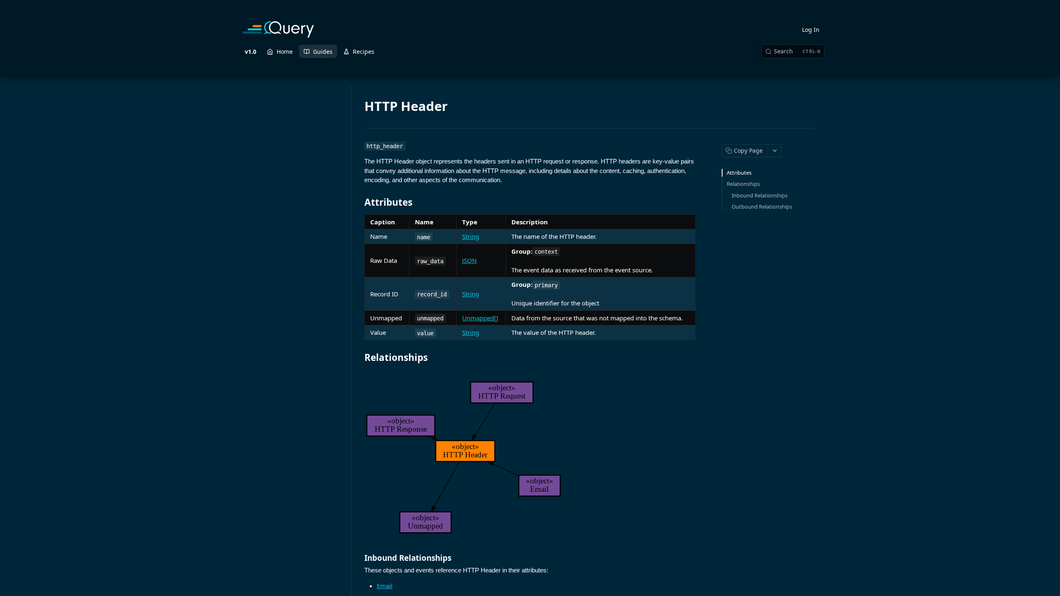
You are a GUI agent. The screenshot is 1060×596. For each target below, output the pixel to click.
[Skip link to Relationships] (358, 357)
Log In (810, 30)
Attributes (739, 172)
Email (385, 586)
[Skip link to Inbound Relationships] (358, 557)
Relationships (743, 183)
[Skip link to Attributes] (358, 202)
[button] (530, 457)
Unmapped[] (480, 318)
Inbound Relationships (760, 195)
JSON (469, 260)
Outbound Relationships (762, 206)
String (470, 236)
